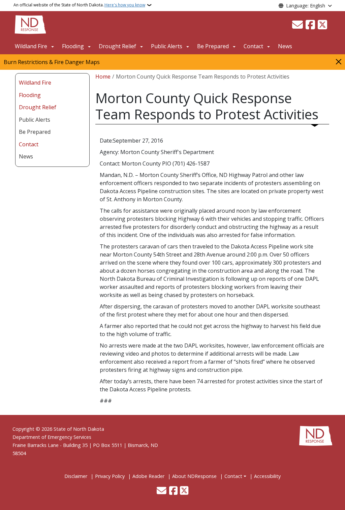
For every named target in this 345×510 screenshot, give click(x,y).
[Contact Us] (297, 25)
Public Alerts (166, 46)
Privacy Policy (110, 476)
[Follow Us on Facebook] (310, 25)
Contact (233, 476)
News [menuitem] (26, 156)
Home (103, 76)
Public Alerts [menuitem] (34, 119)
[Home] (30, 24)
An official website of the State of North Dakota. (79, 5)
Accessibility (267, 476)
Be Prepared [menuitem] (35, 132)
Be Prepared (213, 46)
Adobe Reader (148, 476)
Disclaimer (75, 476)
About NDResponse (194, 476)
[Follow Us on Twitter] (322, 25)
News (285, 46)
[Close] (339, 61)
